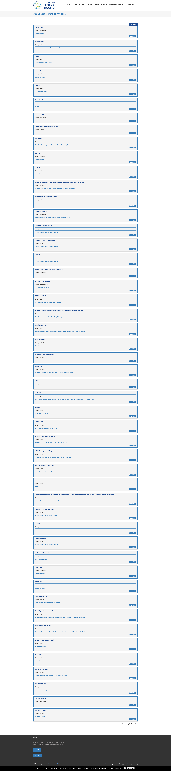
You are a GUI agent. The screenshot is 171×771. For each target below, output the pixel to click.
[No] (169, 768)
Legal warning (134, 764)
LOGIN (37, 750)
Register (37, 755)
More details (132, 36)
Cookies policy (112, 764)
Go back (133, 24)
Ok (124, 768)
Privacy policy (122, 764)
